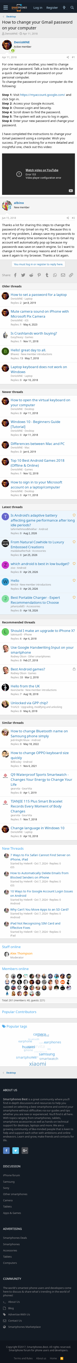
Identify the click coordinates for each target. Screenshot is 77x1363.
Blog (11, 1308)
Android (43, 529)
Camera (8, 1200)
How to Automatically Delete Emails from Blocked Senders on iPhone (39, 875)
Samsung (9, 1181)
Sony (6, 1188)
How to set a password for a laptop (39, 294)
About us (41, 1358)
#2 (73, 218)
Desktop (29, 409)
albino (19, 203)
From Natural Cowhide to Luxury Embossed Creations (37, 544)
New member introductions (36, 354)
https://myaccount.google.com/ (42, 95)
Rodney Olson (18, 656)
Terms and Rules (23, 1358)
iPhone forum (11, 1175)
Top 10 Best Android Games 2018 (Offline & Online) (37, 463)
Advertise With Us (19, 1314)
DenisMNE (11, 33)
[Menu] (5, 7)
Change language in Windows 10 (37, 828)
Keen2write (17, 690)
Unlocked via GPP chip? (29, 702)
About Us (14, 1302)
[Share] (67, 57)
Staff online (11, 946)
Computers (10, 1263)
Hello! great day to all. (28, 350)
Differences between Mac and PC (38, 443)
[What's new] (64, 7)
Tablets (7, 1206)
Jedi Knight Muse (20, 740)
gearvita (15, 788)
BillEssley (16, 762)
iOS (27, 320)
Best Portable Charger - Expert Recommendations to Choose (35, 600)
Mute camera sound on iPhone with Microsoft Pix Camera (40, 314)
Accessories (39, 551)
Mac (27, 447)
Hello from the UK (25, 686)
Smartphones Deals (15, 1238)
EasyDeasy (17, 337)
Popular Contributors (19, 1011)
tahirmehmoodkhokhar (24, 529)
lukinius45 (16, 634)
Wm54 (14, 584)
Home (53, 1358)
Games (29, 337)
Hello (15, 580)
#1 (73, 57)
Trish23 (15, 707)
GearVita (27, 788)
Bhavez (15, 354)
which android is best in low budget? (40, 563)
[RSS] (62, 1358)
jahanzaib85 (18, 606)
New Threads (13, 848)
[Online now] (10, 49)
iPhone (28, 634)
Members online (15, 968)
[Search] (72, 7)
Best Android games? (28, 669)
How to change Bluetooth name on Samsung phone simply (39, 733)
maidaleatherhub (20, 551)
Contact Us (15, 1320)
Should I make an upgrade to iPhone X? (43, 630)
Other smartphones (39, 656)
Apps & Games (12, 1213)
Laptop (28, 298)
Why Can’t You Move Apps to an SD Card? (39, 909)
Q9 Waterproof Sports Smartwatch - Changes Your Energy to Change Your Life (41, 779)
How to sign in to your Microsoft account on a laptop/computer (36, 484)
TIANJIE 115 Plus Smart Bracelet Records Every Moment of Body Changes (36, 806)
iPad (13, 935)
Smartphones (11, 1244)
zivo (13, 568)
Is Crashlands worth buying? (34, 333)
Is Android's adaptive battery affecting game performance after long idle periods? (43, 520)
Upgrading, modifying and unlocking (41, 707)
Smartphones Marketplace (24, 1327)
